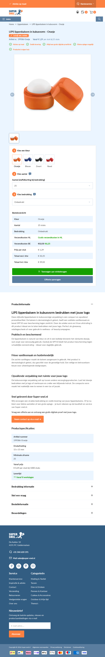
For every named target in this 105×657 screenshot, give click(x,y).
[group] (14, 138)
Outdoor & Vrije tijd (40, 599)
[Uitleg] (30, 174)
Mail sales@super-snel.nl (24, 558)
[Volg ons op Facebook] (11, 566)
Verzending (14, 591)
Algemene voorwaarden (40, 647)
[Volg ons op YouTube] (33, 566)
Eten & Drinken (38, 587)
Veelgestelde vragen (18, 599)
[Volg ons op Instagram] (18, 566)
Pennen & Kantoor (39, 591)
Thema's (34, 603)
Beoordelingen (19, 513)
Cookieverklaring (78, 647)
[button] (85, 4)
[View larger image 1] (52, 92)
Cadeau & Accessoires (41, 595)
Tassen (34, 583)
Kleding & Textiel (38, 579)
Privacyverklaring (56, 647)
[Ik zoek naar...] (99, 19)
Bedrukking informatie (23, 486)
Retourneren (14, 595)
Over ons (13, 603)
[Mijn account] (77, 12)
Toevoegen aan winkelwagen (54, 271)
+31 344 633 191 (20, 552)
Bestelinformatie (20, 504)
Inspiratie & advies (17, 583)
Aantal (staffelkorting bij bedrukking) (28, 180)
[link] (16, 12)
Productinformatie (21, 304)
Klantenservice (15, 579)
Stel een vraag (19, 495)
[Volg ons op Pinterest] (25, 566)
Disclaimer (67, 647)
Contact (12, 587)
